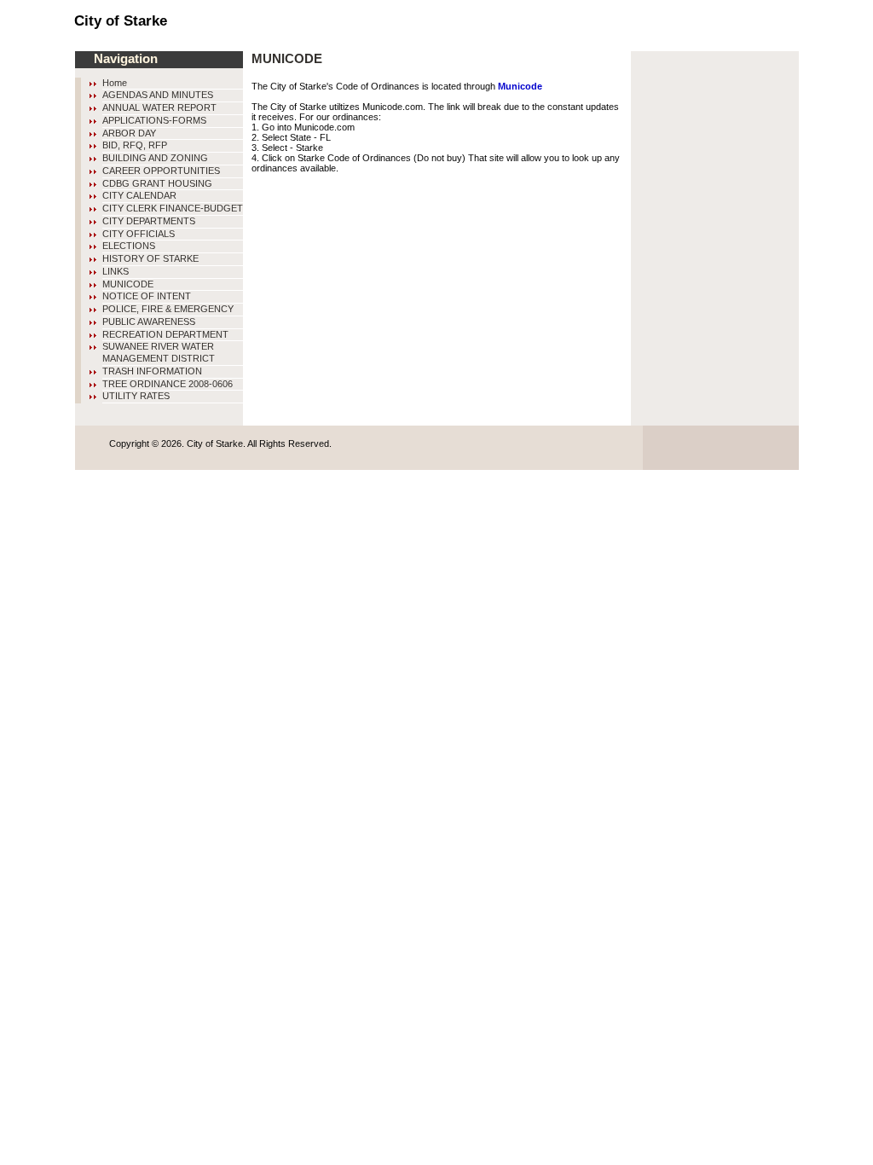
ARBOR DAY (129, 133)
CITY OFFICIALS (138, 234)
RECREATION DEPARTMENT (165, 334)
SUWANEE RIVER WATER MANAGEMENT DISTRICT (158, 352)
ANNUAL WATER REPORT (159, 107)
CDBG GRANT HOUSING (157, 183)
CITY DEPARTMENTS (148, 221)
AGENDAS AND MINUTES (157, 95)
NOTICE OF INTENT (146, 296)
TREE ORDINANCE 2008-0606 (167, 384)
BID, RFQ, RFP (134, 145)
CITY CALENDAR (139, 195)
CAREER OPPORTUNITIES (161, 170)
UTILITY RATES (136, 396)
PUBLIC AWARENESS (148, 321)
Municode (520, 86)
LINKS (115, 271)
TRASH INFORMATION (152, 371)
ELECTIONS (128, 246)
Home (114, 83)
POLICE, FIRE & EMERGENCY (168, 309)
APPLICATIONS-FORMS (154, 120)
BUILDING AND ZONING (155, 158)
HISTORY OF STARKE (150, 258)
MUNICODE (127, 284)
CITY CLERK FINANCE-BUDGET (172, 208)
